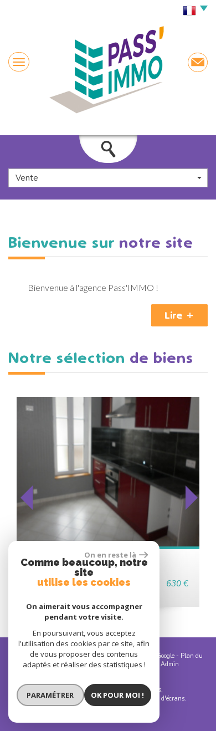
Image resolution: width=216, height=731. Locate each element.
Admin (170, 664)
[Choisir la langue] (192, 11)
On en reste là (110, 555)
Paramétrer (50, 695)
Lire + (179, 315)
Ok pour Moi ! (117, 695)
